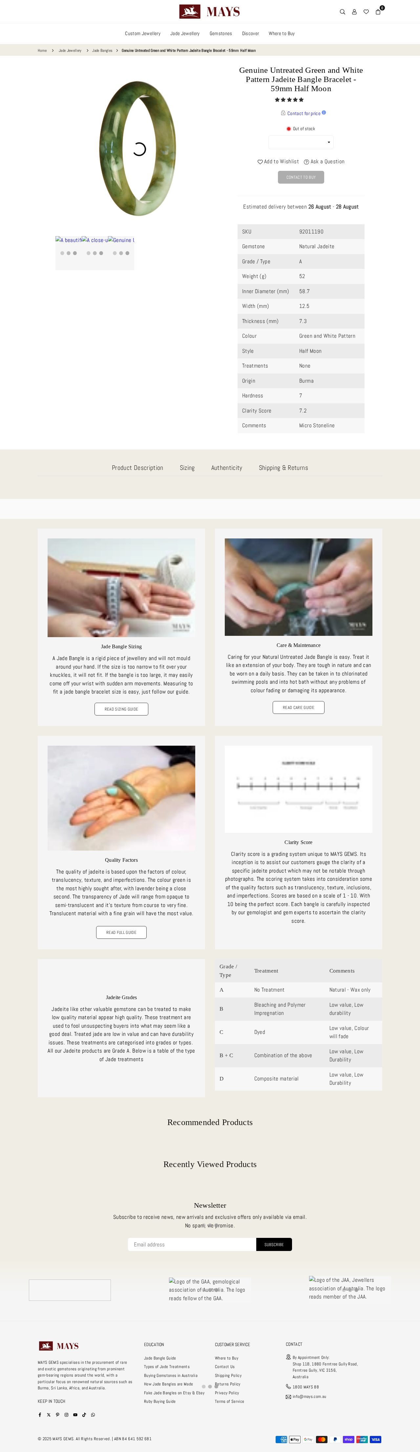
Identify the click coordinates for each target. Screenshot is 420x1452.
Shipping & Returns (283, 467)
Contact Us (225, 1366)
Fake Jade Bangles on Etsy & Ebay (174, 1393)
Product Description (137, 467)
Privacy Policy (227, 1393)
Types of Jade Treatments (167, 1366)
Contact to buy (301, 177)
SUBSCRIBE (274, 1244)
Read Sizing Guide (121, 709)
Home (42, 50)
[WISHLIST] (366, 11)
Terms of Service (229, 1401)
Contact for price (304, 113)
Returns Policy (228, 1384)
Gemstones (221, 33)
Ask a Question (327, 161)
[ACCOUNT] (354, 11)
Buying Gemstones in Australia (171, 1375)
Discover (250, 33)
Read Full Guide (121, 932)
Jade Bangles (102, 50)
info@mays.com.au (309, 1396)
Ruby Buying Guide (160, 1401)
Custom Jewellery (142, 33)
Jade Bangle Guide (160, 1358)
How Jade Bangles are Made (168, 1384)
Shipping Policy (228, 1375)
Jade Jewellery (185, 33)
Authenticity (226, 467)
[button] (290, 100)
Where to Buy (282, 33)
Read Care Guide (298, 707)
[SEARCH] (342, 11)
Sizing (187, 467)
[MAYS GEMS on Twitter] (49, 1414)
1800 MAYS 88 (306, 1387)
